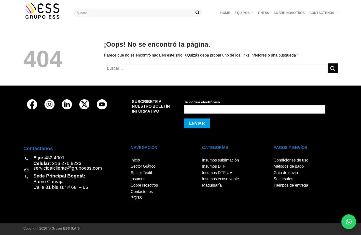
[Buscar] (198, 13)
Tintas (263, 13)
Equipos (242, 13)
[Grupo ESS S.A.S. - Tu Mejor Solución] (45, 11)
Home (225, 13)
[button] (348, 221)
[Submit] (333, 68)
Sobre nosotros (289, 13)
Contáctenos (321, 13)
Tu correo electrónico (202, 102)
